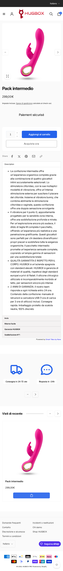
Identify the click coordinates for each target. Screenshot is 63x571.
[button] (4, 14)
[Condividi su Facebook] (12, 156)
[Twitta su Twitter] (19, 156)
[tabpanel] (31, 241)
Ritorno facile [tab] (10, 324)
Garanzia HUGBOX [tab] (12, 329)
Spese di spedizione (24, 103)
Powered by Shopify (40, 566)
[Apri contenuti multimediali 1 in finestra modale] (31, 52)
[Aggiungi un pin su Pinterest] (26, 156)
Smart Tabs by (51, 339)
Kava (59, 339)
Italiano (53, 3)
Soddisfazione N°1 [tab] (12, 335)
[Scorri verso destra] (58, 52)
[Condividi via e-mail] (33, 156)
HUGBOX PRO (27, 566)
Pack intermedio (14, 481)
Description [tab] (9, 164)
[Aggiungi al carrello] (31, 495)
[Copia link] (41, 156)
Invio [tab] (6, 318)
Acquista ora (31, 143)
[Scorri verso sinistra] (5, 52)
